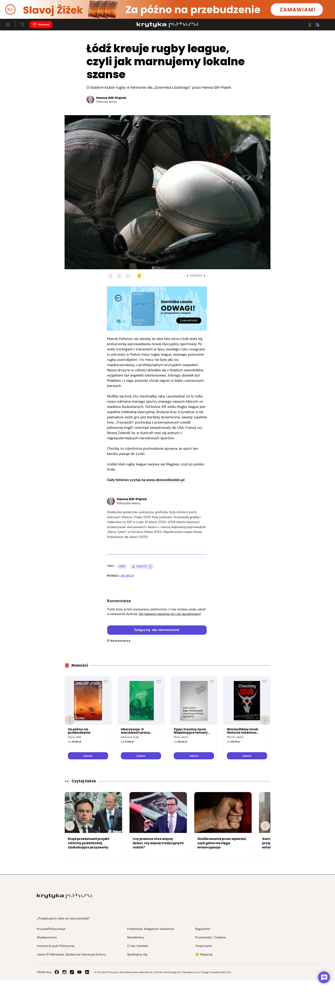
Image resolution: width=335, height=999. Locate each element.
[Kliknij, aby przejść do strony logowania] (309, 24)
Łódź (121, 566)
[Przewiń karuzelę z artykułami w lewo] (70, 826)
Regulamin (202, 929)
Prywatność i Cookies (210, 937)
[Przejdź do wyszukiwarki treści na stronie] (22, 24)
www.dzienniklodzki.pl (165, 480)
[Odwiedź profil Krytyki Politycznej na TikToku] (72, 972)
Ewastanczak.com (221, 972)
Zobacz (87, 755)
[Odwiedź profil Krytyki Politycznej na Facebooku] (56, 972)
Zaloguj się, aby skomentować (157, 630)
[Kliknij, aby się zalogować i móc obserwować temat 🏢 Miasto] (150, 567)
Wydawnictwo (47, 937)
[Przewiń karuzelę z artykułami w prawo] (265, 826)
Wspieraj (43, 24)
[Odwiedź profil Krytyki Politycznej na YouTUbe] (79, 972)
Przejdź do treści (19, 9)
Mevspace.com (191, 972)
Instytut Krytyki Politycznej (55, 946)
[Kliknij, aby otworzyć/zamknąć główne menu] (8, 24)
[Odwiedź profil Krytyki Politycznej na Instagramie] (64, 972)
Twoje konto (203, 946)
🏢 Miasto (139, 566)
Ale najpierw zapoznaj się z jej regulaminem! (170, 614)
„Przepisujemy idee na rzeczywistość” (63, 918)
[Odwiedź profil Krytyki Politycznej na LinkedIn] (87, 972)
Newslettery (135, 937)
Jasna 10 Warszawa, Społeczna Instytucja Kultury (71, 954)
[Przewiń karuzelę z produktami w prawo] (265, 720)
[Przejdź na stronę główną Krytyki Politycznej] (64, 896)
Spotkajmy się (137, 954)
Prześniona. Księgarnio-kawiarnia (150, 929)
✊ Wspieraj (203, 954)
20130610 (127, 575)
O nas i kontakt (137, 946)
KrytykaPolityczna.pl (51, 929)
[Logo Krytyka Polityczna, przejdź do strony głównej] (167, 24)
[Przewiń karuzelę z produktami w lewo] (70, 720)
